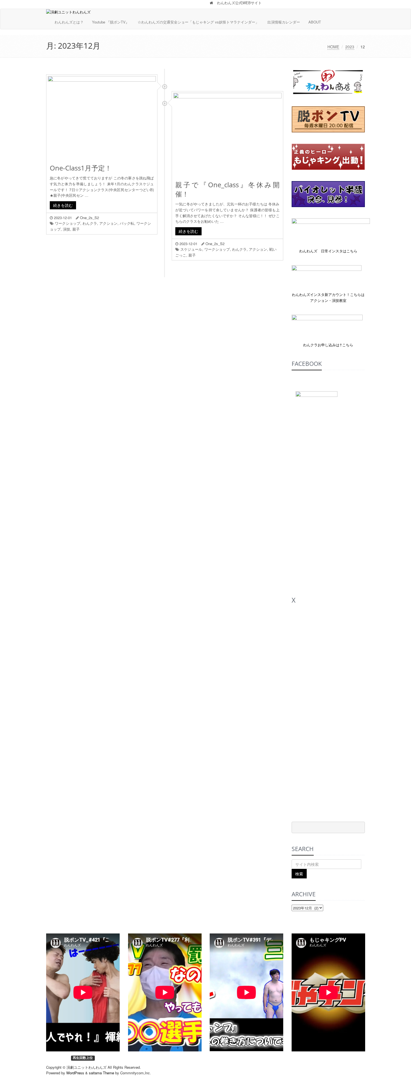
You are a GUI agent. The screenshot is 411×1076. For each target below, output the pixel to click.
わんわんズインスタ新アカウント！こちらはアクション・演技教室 (328, 297)
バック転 (127, 223)
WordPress (75, 1072)
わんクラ (89, 223)
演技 (66, 229)
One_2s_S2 (89, 217)
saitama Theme (101, 1072)
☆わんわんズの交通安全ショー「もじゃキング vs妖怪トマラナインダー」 (198, 22)
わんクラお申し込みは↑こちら (328, 344)
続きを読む (63, 205)
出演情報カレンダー (283, 22)
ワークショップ (67, 223)
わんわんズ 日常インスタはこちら (328, 250)
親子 (76, 229)
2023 (349, 46)
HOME (333, 46)
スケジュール (191, 249)
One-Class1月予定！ (81, 167)
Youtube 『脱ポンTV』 (110, 22)
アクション (108, 223)
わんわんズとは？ (69, 22)
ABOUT (314, 22)
